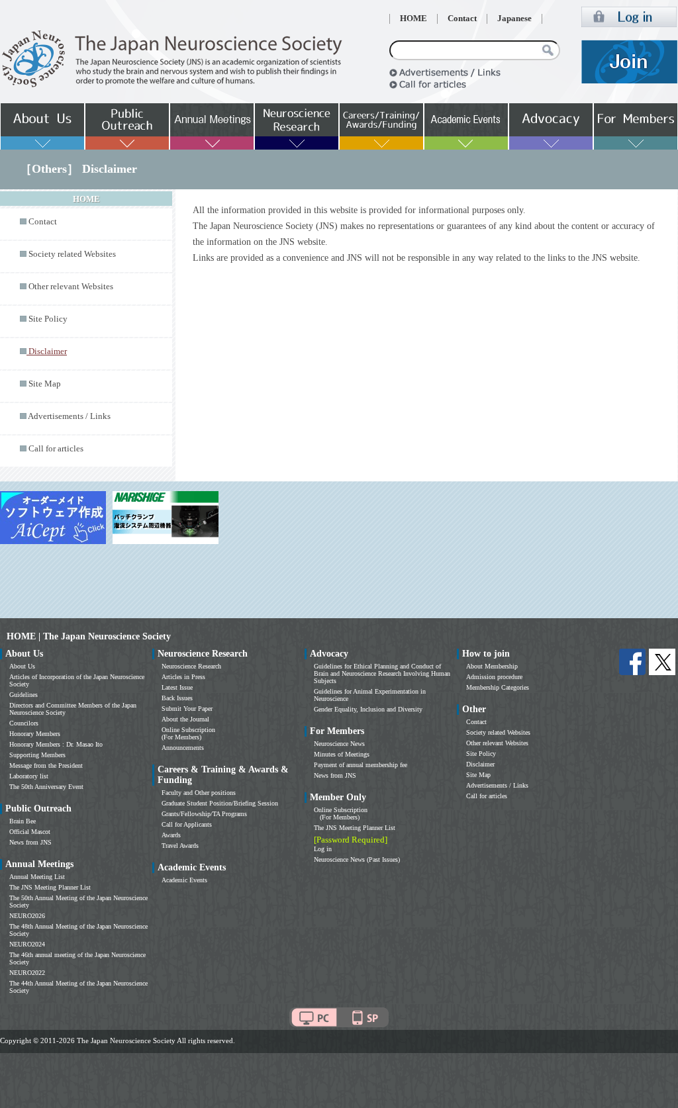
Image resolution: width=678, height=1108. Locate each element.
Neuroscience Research (191, 666)
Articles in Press (183, 676)
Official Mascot (29, 831)
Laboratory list (28, 776)
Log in (323, 849)
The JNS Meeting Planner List (50, 887)
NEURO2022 (27, 972)
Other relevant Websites (70, 286)
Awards (171, 835)
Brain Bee (22, 821)
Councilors (23, 723)
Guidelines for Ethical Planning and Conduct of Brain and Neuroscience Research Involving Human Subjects (382, 673)
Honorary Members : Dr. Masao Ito (56, 744)
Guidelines (23, 694)
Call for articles (55, 448)
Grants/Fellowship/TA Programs (204, 813)
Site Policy (48, 319)
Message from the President (46, 765)
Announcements (183, 747)
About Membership (492, 666)
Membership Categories (497, 687)
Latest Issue (177, 687)
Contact (462, 18)
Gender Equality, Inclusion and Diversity (368, 709)
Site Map (44, 384)
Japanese (514, 18)
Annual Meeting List (37, 876)
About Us (22, 666)
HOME (413, 18)
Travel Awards (180, 845)
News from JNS (30, 842)
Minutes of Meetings (341, 754)
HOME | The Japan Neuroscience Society (89, 636)
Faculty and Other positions (199, 792)
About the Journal (185, 719)
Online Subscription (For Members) (188, 733)
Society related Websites (72, 254)
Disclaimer (480, 764)
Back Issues (177, 698)
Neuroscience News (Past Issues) (357, 859)
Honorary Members (34, 733)
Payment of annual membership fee (360, 764)
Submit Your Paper (187, 708)
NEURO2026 (27, 915)
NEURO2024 (27, 944)
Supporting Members (37, 755)
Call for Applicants (187, 824)
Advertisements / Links (69, 416)
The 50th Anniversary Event (46, 786)
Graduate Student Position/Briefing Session (220, 803)
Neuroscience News (339, 743)
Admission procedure (494, 676)
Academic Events (184, 880)
